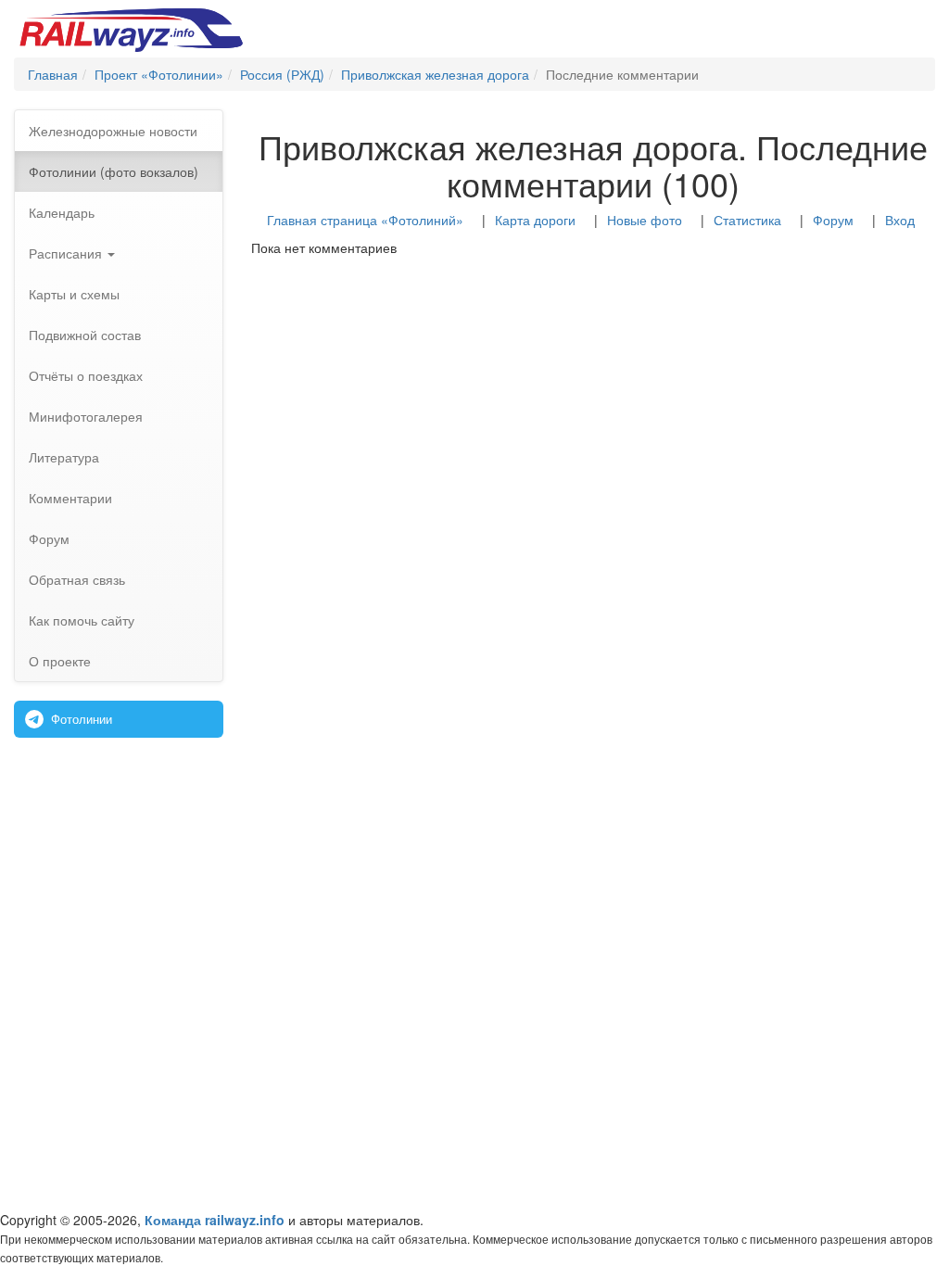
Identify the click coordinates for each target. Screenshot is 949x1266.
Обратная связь (77, 579)
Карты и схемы (74, 294)
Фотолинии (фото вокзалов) (113, 171)
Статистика (747, 219)
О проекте (60, 661)
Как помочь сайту (81, 620)
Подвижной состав (85, 334)
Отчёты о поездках (86, 375)
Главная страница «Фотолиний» (365, 219)
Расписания (67, 253)
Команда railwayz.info (215, 1219)
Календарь (62, 212)
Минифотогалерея (86, 416)
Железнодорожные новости (113, 130)
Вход (900, 219)
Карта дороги (535, 219)
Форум (49, 538)
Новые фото (644, 219)
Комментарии (70, 497)
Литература (64, 457)
